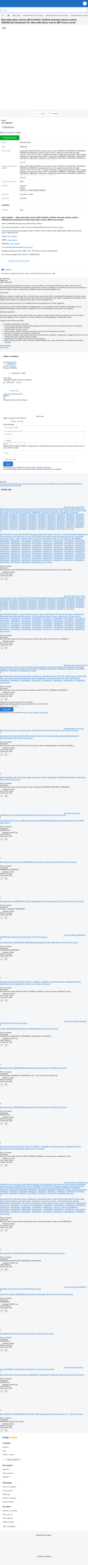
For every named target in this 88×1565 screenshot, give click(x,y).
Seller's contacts (8, 1454)
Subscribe (6, 709)
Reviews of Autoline (9, 1498)
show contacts (58, 227)
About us (6, 1447)
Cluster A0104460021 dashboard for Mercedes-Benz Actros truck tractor (29, 1029)
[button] (85, 3)
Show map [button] (39, 416)
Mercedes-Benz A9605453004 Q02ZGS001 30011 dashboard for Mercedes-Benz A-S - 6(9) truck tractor (41, 1414)
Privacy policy (7, 1490)
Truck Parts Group (9, 362)
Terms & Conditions (9, 1487)
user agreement (45, 467)
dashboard (23, 147)
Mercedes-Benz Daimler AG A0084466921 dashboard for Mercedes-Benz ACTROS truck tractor (38, 862)
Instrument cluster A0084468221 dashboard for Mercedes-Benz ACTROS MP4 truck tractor (36, 1294)
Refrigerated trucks (75, 484)
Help (4, 1451)
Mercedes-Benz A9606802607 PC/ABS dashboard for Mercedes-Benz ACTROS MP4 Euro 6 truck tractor (42, 901)
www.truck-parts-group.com (13, 394)
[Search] (85, 10)
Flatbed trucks (55, 484)
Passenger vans (16, 484)
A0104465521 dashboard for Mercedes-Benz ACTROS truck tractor (27, 1334)
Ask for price (9, 127)
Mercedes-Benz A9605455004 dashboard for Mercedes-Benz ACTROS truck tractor (33, 1107)
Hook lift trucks (16, 485)
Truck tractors (5, 484)
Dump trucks (35, 484)
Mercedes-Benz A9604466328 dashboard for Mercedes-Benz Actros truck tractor (32, 1253)
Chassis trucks (5, 485)
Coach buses (45, 484)
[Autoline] (8, 15)
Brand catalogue (8, 1502)
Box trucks (64, 484)
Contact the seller (9, 138)
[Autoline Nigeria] (14, 3)
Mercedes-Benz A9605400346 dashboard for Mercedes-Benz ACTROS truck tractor (33, 1068)
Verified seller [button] (11, 364)
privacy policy (31, 467)
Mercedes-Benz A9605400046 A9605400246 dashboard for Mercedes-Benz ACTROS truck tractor (39, 942)
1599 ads (13, 366)
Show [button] (18, 382)
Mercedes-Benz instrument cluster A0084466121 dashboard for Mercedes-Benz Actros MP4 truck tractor (42, 1375)
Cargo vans (26, 484)
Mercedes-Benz (25, 142)
